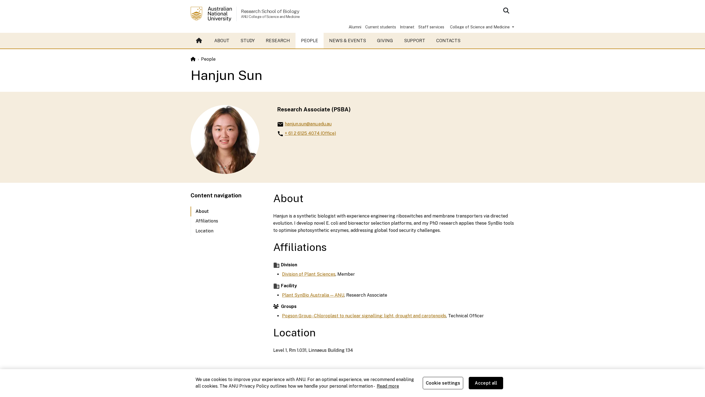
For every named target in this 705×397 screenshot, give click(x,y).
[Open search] (506, 10)
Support (414, 40)
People (309, 40)
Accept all (486, 383)
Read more (388, 386)
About (221, 40)
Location (204, 231)
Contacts (448, 40)
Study (247, 40)
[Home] (193, 59)
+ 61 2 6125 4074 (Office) (310, 133)
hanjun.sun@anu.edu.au (308, 124)
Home (200, 41)
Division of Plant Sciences (308, 274)
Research (278, 40)
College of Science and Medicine (480, 27)
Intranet (407, 27)
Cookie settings (443, 383)
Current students (380, 27)
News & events (347, 40)
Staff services (431, 27)
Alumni (355, 27)
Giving (385, 40)
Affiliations (207, 221)
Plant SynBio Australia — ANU (313, 295)
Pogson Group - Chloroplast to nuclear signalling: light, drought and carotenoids (364, 315)
